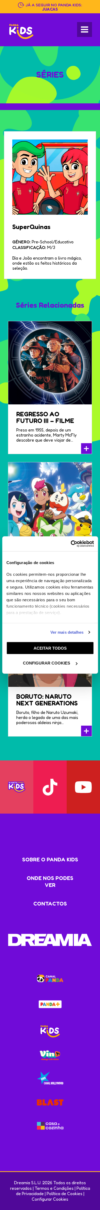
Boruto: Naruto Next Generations (47, 700)
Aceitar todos (50, 648)
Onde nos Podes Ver (50, 881)
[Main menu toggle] (84, 29)
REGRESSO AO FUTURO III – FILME (45, 417)
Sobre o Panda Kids (50, 859)
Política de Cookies (64, 1193)
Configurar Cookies (50, 1199)
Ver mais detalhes (67, 632)
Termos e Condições (54, 1188)
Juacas (50, 9)
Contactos (50, 903)
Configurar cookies (47, 663)
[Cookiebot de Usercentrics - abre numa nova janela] (71, 543)
